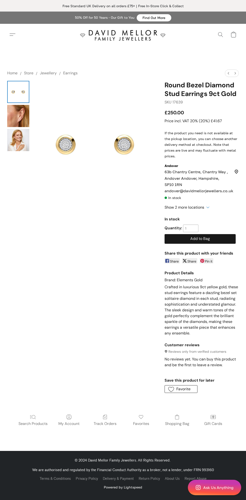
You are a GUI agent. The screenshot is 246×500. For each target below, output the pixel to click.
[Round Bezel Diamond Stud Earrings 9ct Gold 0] (18, 92)
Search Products (33, 423)
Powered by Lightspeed (123, 487)
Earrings (70, 73)
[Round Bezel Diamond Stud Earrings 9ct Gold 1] (18, 116)
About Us (172, 479)
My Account (69, 423)
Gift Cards (213, 423)
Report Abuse (195, 479)
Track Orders (105, 423)
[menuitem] (228, 73)
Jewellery (48, 73)
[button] (154, 17)
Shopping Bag (177, 423)
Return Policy (149, 479)
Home (12, 73)
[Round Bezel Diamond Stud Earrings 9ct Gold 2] (18, 140)
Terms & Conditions (55, 479)
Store (28, 73)
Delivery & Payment (118, 479)
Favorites (141, 423)
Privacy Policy (87, 479)
